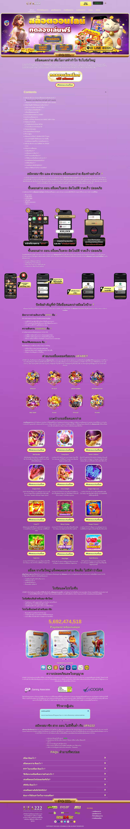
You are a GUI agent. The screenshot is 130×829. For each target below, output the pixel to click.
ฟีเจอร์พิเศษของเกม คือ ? (32, 112)
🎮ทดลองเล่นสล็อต (65, 85)
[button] (105, 92)
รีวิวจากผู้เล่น (28, 134)
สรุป (27, 146)
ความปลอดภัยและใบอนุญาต (32, 131)
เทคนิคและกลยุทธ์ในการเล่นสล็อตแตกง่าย (37, 141)
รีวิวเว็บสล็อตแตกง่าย (42, 10)
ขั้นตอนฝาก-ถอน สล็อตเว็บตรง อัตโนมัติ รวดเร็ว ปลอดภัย (41, 100)
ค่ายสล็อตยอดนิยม (96, 818)
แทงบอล (90, 10)
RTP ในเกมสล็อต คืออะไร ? (33, 155)
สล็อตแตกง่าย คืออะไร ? (32, 153)
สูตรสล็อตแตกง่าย (56, 10)
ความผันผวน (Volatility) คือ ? (33, 109)
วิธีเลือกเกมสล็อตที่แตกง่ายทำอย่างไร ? (36, 158)
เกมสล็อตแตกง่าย (80, 10)
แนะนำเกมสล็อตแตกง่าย (31, 117)
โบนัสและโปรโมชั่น (30, 122)
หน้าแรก (32, 10)
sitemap (98, 10)
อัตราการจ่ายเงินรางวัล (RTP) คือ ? (35, 107)
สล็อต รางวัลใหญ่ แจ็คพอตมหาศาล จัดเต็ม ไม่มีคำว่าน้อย (40, 119)
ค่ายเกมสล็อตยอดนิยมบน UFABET (34, 114)
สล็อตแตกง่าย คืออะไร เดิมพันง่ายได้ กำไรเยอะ (37, 136)
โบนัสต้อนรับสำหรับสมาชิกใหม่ (34, 124)
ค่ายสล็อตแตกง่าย (68, 10)
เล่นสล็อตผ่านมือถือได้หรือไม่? (34, 165)
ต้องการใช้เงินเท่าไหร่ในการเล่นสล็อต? (36, 167)
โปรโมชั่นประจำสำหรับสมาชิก (34, 126)
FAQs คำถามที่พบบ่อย (31, 148)
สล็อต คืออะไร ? (30, 150)
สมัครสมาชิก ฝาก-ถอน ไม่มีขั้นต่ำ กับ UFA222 (37, 143)
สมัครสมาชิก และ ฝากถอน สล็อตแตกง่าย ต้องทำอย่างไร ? (40, 97)
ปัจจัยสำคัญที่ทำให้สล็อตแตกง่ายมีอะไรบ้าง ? (37, 105)
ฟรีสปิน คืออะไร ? (31, 162)
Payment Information (30, 129)
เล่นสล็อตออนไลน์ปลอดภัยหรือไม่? (35, 160)
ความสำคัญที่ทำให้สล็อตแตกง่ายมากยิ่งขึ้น (37, 138)
